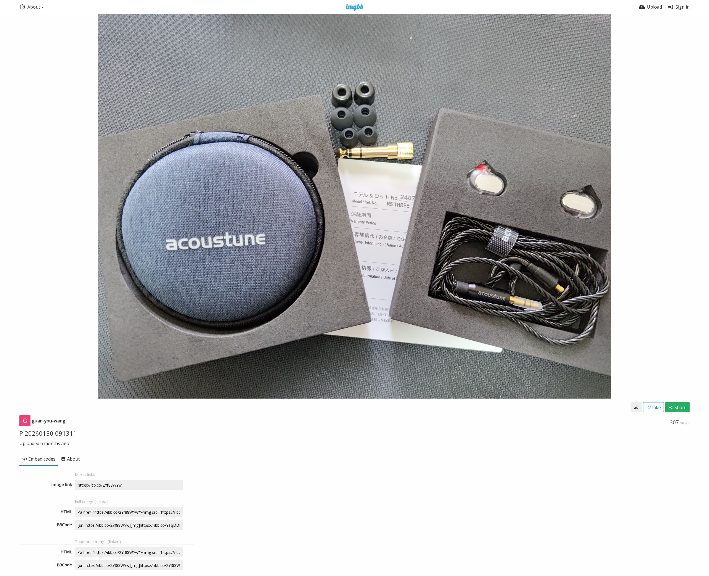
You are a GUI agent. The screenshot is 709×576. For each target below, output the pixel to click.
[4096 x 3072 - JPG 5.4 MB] (636, 407)
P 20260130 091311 (48, 433)
